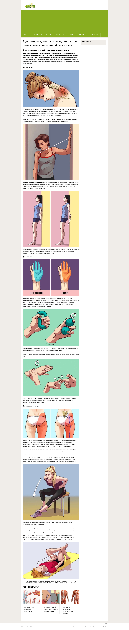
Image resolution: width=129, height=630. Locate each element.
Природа (81, 35)
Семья (48, 35)
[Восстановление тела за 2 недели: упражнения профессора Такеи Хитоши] (70, 597)
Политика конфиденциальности (52, 626)
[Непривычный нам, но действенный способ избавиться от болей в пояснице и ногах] (50, 597)
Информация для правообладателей (82, 626)
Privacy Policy (96, 626)
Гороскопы (38, 35)
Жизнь (25, 35)
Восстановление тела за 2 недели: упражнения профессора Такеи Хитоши (69, 609)
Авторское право (66, 626)
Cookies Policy (105, 626)
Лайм (22, 626)
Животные (60, 35)
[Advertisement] (64, 21)
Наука (71, 35)
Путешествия (93, 35)
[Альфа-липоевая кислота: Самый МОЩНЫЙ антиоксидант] (31, 597)
